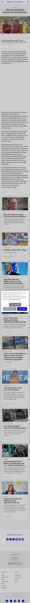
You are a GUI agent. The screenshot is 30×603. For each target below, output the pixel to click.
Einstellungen (10, 309)
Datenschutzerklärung (14, 299)
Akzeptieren (22, 309)
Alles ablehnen (15, 304)
